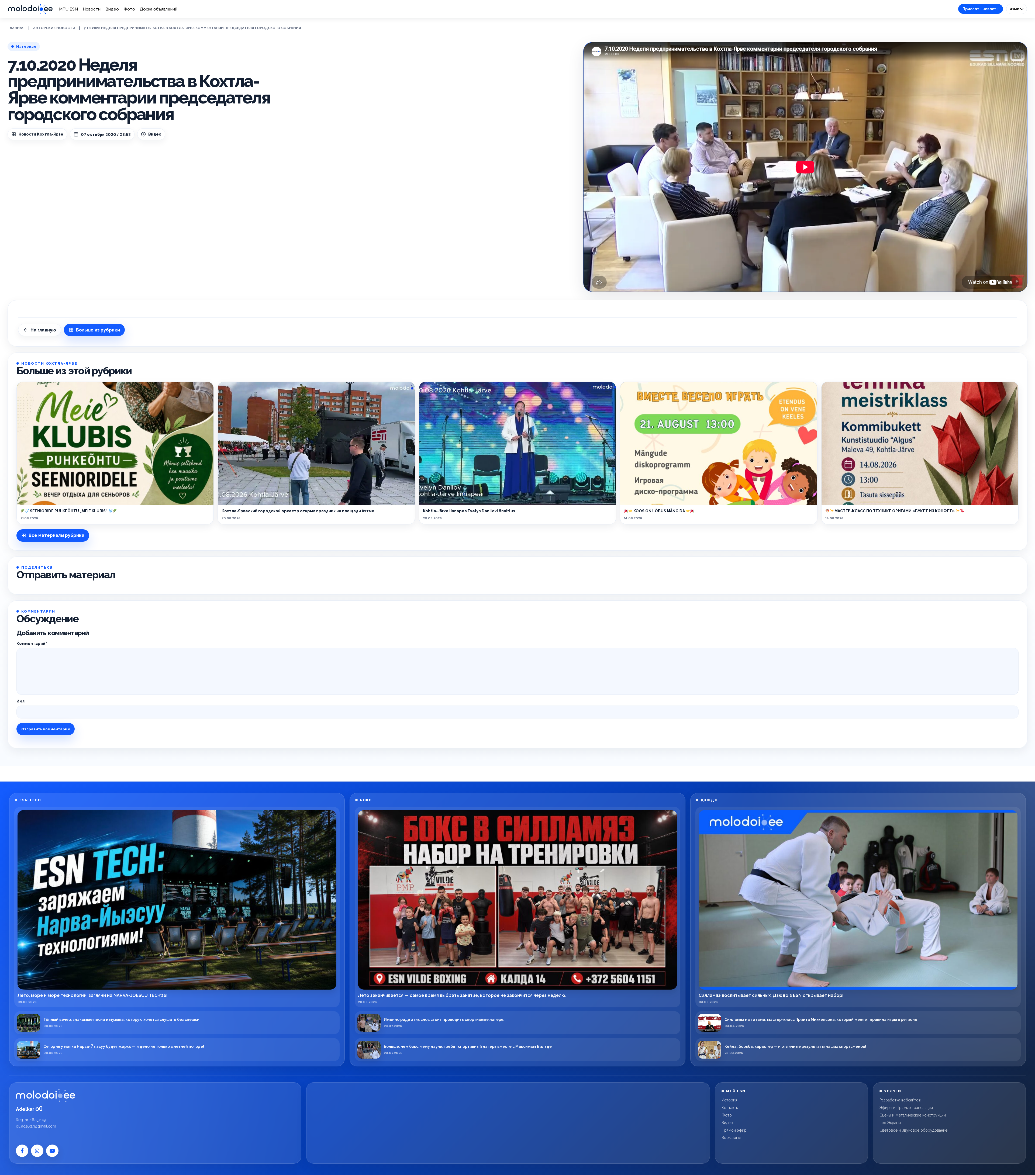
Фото (129, 9)
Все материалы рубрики (56, 535)
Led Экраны (890, 1123)
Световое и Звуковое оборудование (913, 1130)
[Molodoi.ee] (45, 1095)
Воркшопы (731, 1137)
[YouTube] (52, 1151)
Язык (1015, 9)
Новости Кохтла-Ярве (41, 134)
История (729, 1100)
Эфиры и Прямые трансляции (906, 1107)
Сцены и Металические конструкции (912, 1115)
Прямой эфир (734, 1130)
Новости (92, 9)
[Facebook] (22, 1151)
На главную (43, 330)
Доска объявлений (158, 9)
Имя (20, 701)
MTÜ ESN (68, 9)
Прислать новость (980, 9)
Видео (112, 9)
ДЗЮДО (709, 800)
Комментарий (31, 643)
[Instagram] (37, 1151)
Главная (16, 28)
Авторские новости (54, 28)
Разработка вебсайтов (900, 1100)
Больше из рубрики (98, 330)
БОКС (366, 800)
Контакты (730, 1107)
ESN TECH (30, 800)
